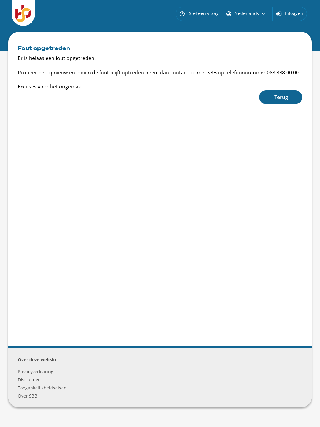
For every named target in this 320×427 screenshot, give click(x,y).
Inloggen (294, 13)
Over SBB (27, 396)
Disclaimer (29, 380)
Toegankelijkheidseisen (42, 388)
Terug (281, 97)
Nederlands (246, 13)
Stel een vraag (199, 13)
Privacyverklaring (35, 371)
